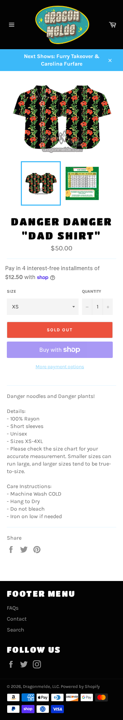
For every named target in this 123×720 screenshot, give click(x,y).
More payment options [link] (60, 367)
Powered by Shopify (80, 686)
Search (15, 629)
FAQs (12, 608)
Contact (17, 618)
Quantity (91, 291)
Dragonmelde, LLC (41, 686)
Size (11, 291)
